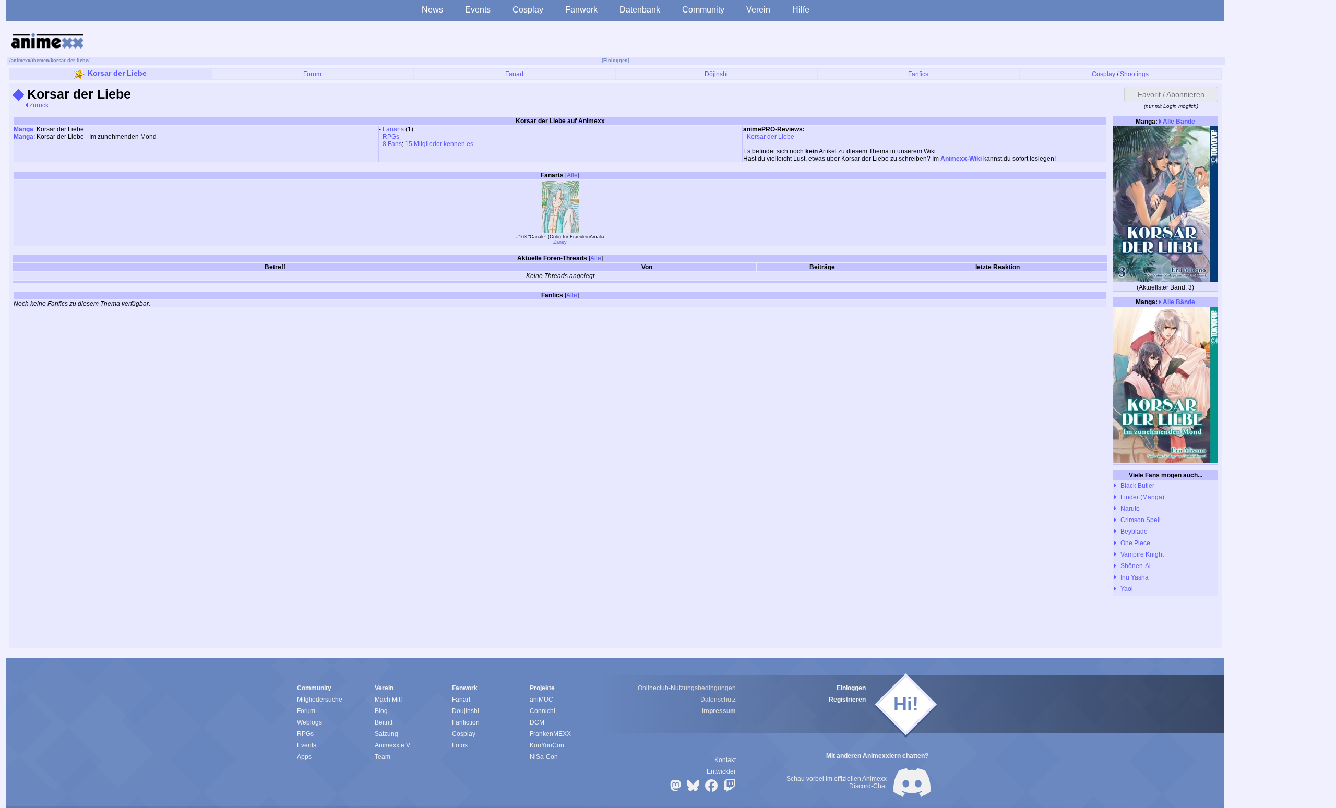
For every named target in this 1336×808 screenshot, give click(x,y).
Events (478, 9)
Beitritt (383, 722)
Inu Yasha (1134, 577)
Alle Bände (1178, 121)
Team (382, 757)
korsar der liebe (69, 60)
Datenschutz (718, 699)
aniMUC (541, 699)
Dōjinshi (716, 74)
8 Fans (392, 144)
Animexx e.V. (393, 745)
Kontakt (725, 760)
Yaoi (1126, 589)
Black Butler (1137, 485)
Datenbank (639, 9)
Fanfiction (466, 722)
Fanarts (393, 129)
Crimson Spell (1140, 520)
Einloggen (851, 688)
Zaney (560, 242)
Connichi (542, 711)
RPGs (391, 136)
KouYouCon (547, 745)
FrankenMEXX (550, 734)
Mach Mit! (388, 699)
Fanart (514, 74)
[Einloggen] (615, 60)
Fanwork (581, 9)
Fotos (460, 745)
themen (40, 60)
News (432, 9)
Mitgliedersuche (319, 699)
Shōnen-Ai (1135, 566)
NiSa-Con (544, 757)
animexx (20, 60)
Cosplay (527, 9)
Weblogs (309, 722)
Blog (381, 711)
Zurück (38, 105)
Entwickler (721, 771)
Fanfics (918, 74)
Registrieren (847, 699)
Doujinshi (465, 711)
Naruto (1130, 508)
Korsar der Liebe (117, 73)
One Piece (1135, 543)
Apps (304, 757)
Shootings (1134, 74)
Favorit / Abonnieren (1171, 94)
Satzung (386, 734)
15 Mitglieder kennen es (439, 144)
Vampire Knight (1142, 554)
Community (703, 9)
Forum (312, 74)
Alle (572, 175)
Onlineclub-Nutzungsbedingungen (687, 688)
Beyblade (1134, 531)
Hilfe (800, 9)
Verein (758, 9)
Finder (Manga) (1142, 497)
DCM (537, 722)
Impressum (719, 711)
